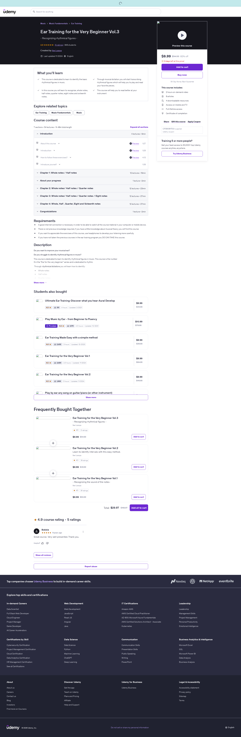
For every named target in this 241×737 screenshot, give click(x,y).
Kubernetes (127, 626)
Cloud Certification (15, 653)
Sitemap (182, 696)
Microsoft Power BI (187, 653)
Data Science (70, 645)
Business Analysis (187, 662)
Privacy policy (185, 692)
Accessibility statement (189, 687)
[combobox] (95, 11)
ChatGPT (68, 658)
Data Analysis (185, 658)
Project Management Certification (21, 649)
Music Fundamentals (58, 23)
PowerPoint (127, 662)
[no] (47, 543)
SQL (181, 649)
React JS (68, 617)
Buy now (182, 74)
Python (67, 649)
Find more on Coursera (16, 709)
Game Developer (14, 626)
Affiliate (67, 700)
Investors (11, 704)
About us (11, 687)
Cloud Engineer (13, 617)
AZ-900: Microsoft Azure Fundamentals (139, 617)
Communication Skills (131, 645)
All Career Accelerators (16, 630)
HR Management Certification (19, 662)
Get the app (69, 687)
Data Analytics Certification (18, 658)
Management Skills (187, 613)
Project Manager (14, 622)
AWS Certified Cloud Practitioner (136, 613)
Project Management (188, 617)
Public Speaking (128, 653)
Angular (67, 622)
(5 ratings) (59, 45)
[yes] (42, 543)
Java (66, 626)
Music (43, 23)
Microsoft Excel (186, 645)
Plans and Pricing (71, 696)
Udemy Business (43, 581)
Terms (181, 700)
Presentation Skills (130, 649)
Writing (125, 658)
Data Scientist (13, 609)
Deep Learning (70, 662)
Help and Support (71, 704)
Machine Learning (72, 653)
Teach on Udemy (71, 692)
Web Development (72, 609)
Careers (10, 692)
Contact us (11, 696)
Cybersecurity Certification (18, 645)
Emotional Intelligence (188, 626)
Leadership (184, 609)
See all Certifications (15, 666)
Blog (9, 700)
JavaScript (68, 613)
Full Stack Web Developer (18, 613)
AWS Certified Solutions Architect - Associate (141, 622)
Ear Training (76, 23)
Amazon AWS (127, 609)
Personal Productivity (188, 622)
